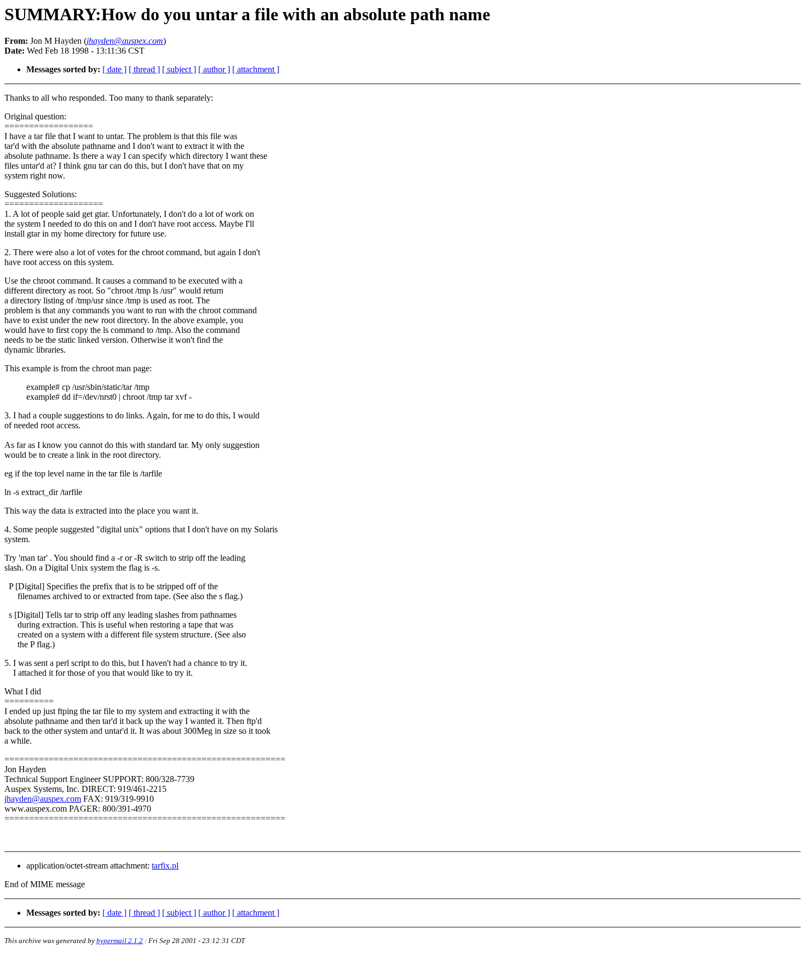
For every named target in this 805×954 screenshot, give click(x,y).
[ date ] (114, 69)
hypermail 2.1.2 (119, 940)
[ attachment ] (255, 69)
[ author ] (214, 69)
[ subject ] (179, 69)
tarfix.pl (165, 865)
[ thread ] (144, 69)
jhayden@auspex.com (42, 798)
